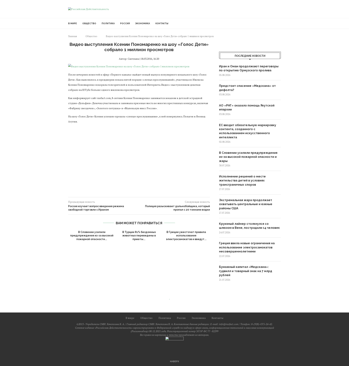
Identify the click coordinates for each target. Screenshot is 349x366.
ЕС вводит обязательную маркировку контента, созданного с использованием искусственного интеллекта (247, 131)
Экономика (142, 23)
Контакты (161, 23)
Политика (108, 23)
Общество (89, 23)
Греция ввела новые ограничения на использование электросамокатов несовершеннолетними (247, 247)
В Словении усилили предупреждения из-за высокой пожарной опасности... (91, 236)
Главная (72, 36)
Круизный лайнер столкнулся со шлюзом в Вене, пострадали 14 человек (249, 226)
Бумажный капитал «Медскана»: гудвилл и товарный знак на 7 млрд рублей (245, 271)
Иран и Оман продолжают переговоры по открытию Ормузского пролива (248, 68)
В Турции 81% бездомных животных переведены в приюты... (139, 236)
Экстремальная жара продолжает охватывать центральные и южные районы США (245, 204)
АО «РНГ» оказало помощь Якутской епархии (246, 107)
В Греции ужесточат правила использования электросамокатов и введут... (186, 236)
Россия (125, 23)
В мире (72, 23)
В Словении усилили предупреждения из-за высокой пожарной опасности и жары (248, 157)
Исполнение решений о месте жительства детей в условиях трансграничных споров (242, 180)
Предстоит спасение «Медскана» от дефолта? (247, 88)
